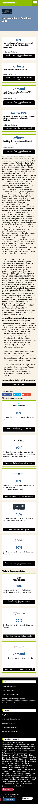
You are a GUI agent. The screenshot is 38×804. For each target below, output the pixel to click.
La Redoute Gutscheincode (11, 719)
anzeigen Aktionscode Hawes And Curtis (19, 103)
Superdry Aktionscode (9, 727)
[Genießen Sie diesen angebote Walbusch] (19, 578)
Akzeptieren (8, 800)
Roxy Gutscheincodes (9, 715)
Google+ (27, 395)
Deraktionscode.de (10, 3)
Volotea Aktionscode (9, 686)
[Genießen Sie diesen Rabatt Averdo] (19, 613)
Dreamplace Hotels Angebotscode (13, 699)
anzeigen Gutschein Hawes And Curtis (19, 128)
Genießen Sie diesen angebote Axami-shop (19, 563)
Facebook (7, 395)
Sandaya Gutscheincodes (10, 694)
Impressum (7, 789)
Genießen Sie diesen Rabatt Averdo (19, 636)
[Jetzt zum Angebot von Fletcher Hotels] (19, 474)
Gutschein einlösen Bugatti (19, 530)
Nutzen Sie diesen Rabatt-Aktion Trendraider (19, 429)
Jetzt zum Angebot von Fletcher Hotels (19, 496)
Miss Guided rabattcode (10, 731)
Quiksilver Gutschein (8, 723)
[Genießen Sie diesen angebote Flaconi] (19, 647)
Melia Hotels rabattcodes (10, 703)
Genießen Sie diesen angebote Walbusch (19, 602)
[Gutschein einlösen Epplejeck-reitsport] (19, 440)
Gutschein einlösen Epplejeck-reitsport (19, 463)
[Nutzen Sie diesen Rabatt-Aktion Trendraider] (19, 406)
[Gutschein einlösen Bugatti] (19, 507)
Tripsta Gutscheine (8, 690)
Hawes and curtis (19, 385)
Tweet (17, 395)
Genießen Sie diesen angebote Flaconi (19, 669)
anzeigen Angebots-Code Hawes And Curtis (19, 56)
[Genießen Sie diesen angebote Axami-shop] (19, 540)
